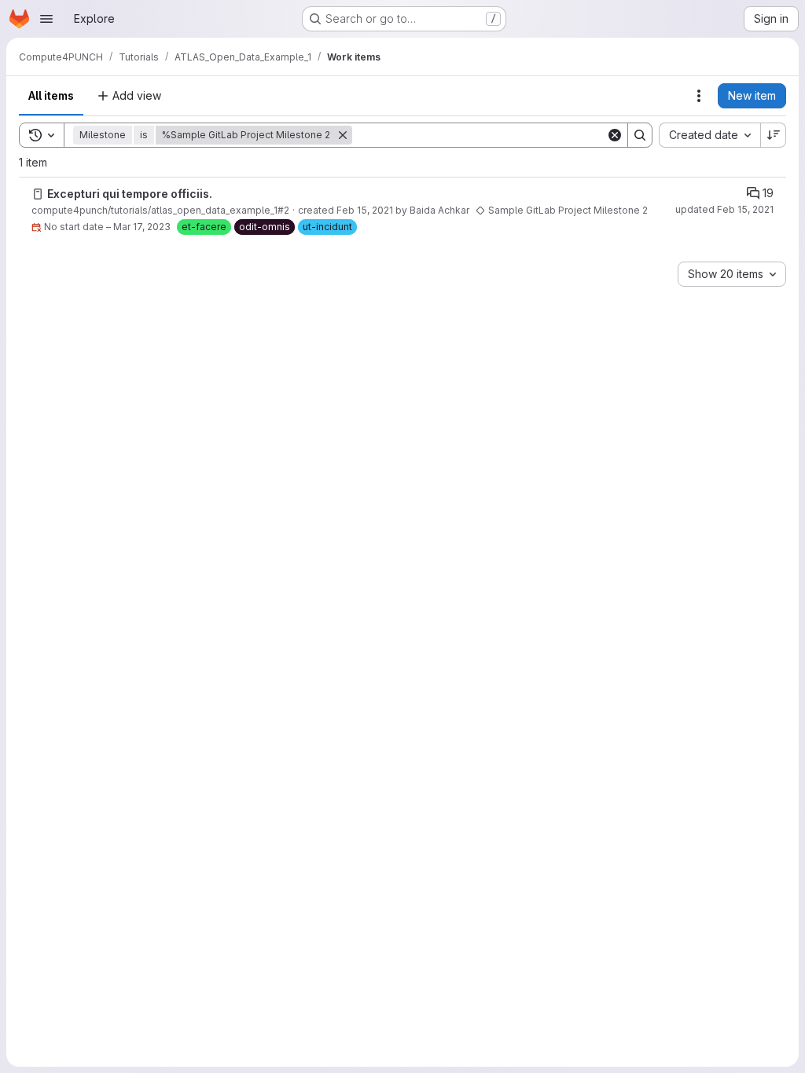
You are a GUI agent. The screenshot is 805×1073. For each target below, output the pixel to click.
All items (51, 95)
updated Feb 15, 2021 (724, 209)
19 (768, 193)
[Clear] (614, 135)
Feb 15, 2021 (364, 210)
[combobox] (709, 135)
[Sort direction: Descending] (773, 135)
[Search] (639, 135)
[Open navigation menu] (46, 18)
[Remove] (342, 135)
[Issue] (37, 194)
